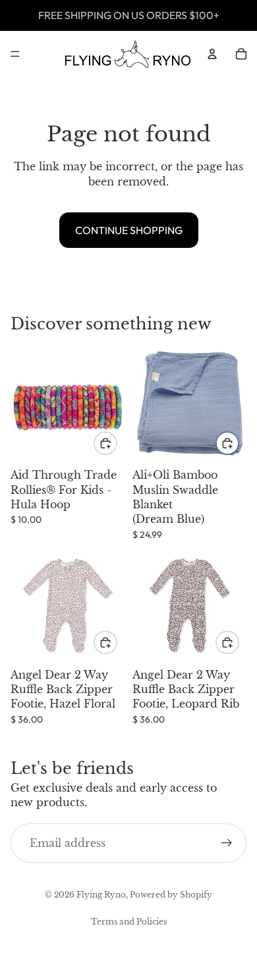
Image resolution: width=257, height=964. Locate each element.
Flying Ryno (101, 895)
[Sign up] (227, 843)
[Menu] (15, 54)
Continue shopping (129, 230)
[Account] (212, 53)
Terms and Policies (129, 922)
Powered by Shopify (171, 895)
